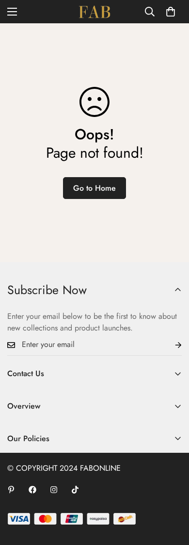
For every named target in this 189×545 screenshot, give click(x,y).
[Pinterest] (11, 490)
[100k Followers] (54, 490)
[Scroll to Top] (171, 493)
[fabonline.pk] (94, 11)
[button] (170, 11)
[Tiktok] (75, 490)
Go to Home (94, 188)
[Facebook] (32, 490)
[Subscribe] (170, 345)
